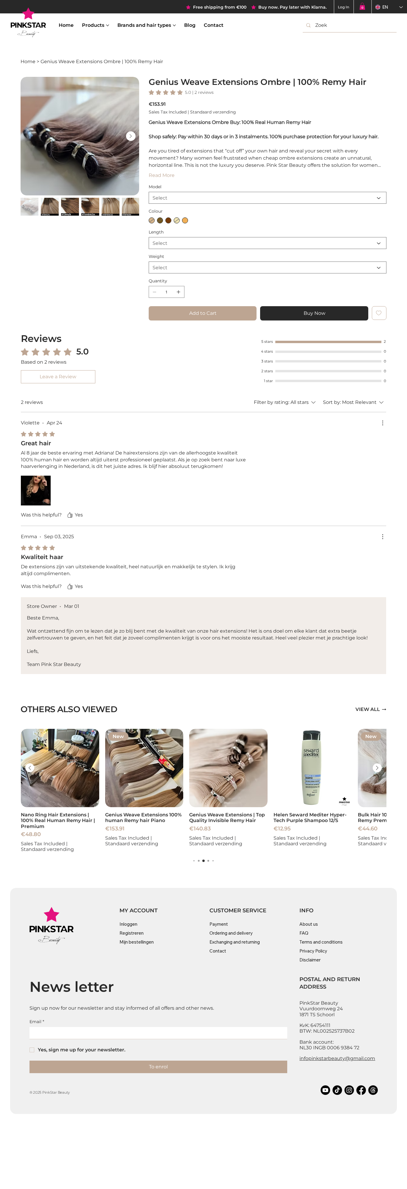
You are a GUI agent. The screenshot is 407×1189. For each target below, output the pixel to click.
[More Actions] (382, 423)
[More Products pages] (107, 25)
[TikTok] (337, 1090)
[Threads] (373, 1090)
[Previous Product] (29, 767)
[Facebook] (361, 1090)
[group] (203, 790)
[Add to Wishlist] (379, 313)
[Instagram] (349, 1090)
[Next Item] (131, 136)
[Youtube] (325, 1090)
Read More (162, 175)
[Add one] (178, 292)
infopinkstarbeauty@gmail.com (337, 1058)
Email (36, 1021)
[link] (181, 92)
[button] (362, 6)
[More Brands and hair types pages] (174, 25)
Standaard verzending (47, 849)
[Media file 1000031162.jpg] (36, 490)
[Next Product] (377, 767)
